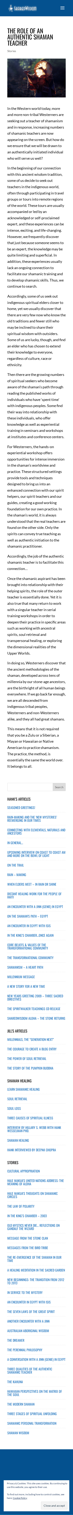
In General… (15, 842)
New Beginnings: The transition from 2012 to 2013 (35, 1281)
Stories (11, 51)
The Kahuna (15, 1381)
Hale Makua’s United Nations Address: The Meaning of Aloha (35, 1182)
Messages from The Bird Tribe (27, 1247)
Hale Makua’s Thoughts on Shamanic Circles (32, 1195)
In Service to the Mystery (25, 1292)
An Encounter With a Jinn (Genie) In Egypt (35, 906)
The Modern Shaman (20, 1404)
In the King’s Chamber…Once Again (30, 935)
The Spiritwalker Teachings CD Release (33, 1008)
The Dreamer (15, 1340)
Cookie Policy (20, 1498)
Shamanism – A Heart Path (25, 967)
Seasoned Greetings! (21, 807)
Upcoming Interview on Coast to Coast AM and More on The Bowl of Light (36, 854)
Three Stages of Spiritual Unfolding (32, 1413)
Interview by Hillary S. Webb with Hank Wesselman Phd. (34, 1129)
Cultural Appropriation (23, 1171)
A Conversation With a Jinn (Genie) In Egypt (36, 1359)
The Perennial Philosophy (24, 1349)
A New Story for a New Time (26, 986)
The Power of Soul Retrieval (26, 1058)
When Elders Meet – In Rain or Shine (31, 884)
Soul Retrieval (17, 1098)
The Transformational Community (30, 957)
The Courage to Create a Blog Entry (32, 1049)
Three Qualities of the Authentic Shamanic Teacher (29, 1371)
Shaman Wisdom (18, 1432)
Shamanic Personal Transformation (31, 1423)
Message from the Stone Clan (27, 1238)
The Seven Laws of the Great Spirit (31, 1311)
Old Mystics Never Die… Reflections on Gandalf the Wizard (33, 1227)
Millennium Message (21, 976)
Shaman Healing (18, 1140)
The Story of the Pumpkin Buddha (30, 1068)
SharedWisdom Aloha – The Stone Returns (36, 1018)
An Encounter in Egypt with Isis (29, 1302)
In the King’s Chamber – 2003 (27, 1215)
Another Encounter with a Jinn (28, 1321)
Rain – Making (16, 874)
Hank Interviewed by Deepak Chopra (31, 1149)
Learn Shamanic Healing (23, 1089)
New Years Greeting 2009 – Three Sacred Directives (35, 997)
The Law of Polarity (20, 1206)
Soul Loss (14, 1108)
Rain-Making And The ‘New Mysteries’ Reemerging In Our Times (32, 819)
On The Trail (15, 865)
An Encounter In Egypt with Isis (29, 925)
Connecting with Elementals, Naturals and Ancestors (36, 831)
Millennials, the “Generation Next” (30, 1039)
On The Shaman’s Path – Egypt (27, 916)
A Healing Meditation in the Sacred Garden (36, 1270)
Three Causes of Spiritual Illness (30, 1118)
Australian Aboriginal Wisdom (28, 1330)
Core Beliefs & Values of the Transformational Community (27, 946)
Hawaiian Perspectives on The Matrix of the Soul (34, 1393)
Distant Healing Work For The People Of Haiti (34, 895)
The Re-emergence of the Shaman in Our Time (34, 1259)
